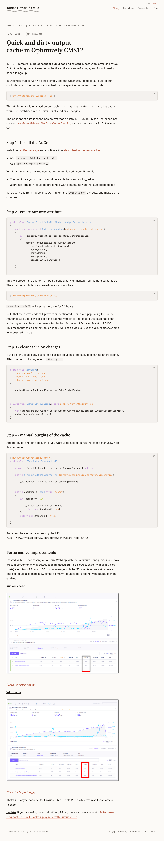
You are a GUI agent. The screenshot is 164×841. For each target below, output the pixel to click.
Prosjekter (143, 8)
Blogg (115, 8)
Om (156, 8)
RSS (152, 831)
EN (149, 3)
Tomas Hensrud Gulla (22, 7)
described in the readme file (82, 150)
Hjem (9, 25)
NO (154, 3)
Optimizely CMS (35, 34)
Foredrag (128, 8)
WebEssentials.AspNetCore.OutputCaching (44, 123)
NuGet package (29, 150)
